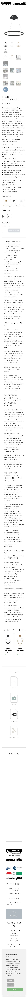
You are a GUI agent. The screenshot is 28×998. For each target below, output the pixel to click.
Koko (4, 210)
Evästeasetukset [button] (10, 985)
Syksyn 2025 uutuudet (14, 944)
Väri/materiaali (7, 196)
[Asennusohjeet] (14, 735)
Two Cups (14, 939)
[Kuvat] (14, 702)
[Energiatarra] (14, 718)
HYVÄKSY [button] (15, 989)
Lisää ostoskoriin (14, 230)
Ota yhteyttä (14, 914)
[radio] (6, 203)
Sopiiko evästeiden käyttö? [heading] (12, 955)
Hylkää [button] (10, 980)
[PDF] (14, 686)
